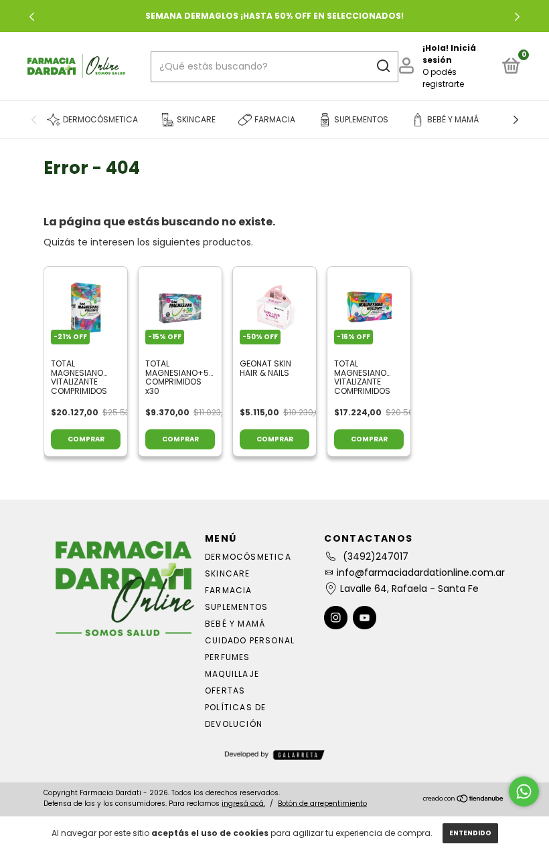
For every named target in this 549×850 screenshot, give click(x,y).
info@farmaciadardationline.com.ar (421, 572)
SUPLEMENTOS (236, 607)
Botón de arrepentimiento (322, 804)
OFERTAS (225, 690)
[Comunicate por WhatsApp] (524, 791)
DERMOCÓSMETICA (248, 556)
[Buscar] (383, 66)
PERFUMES (227, 657)
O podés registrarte (443, 78)
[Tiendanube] (463, 800)
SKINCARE (227, 573)
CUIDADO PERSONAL (250, 640)
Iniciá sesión (449, 54)
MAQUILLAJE (232, 673)
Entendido (470, 833)
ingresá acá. (243, 804)
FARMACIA (228, 590)
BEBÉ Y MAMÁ (235, 623)
